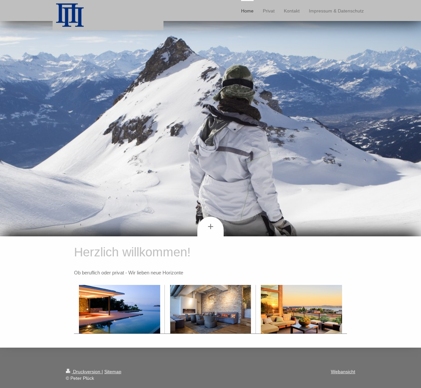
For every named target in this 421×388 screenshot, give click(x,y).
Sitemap (112, 371)
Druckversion (87, 371)
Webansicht (343, 371)
